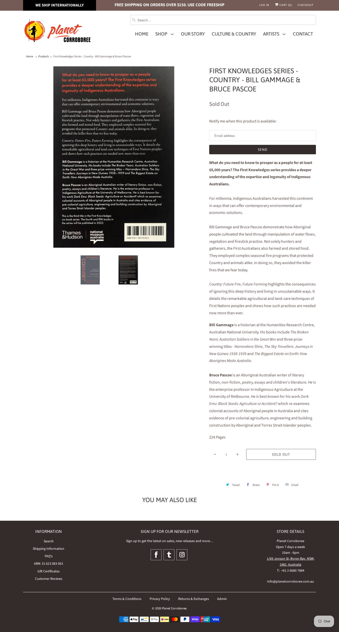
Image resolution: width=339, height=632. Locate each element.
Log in (264, 4)
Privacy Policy (160, 598)
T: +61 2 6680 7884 (290, 570)
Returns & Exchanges (193, 598)
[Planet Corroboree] (58, 31)
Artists (272, 34)
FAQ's (49, 556)
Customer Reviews (48, 578)
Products (43, 56)
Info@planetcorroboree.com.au (290, 581)
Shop (162, 34)
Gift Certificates (48, 571)
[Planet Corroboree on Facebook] (156, 554)
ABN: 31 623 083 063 (48, 563)
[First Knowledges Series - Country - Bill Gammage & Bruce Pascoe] (113, 157)
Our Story (193, 34)
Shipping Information (48, 548)
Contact (303, 34)
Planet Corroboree (174, 608)
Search (49, 541)
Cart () (285, 4)
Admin (222, 598)
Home (141, 34)
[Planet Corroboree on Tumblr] (169, 554)
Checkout (305, 4)
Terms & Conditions (126, 598)
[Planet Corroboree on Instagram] (181, 554)
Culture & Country (234, 34)
